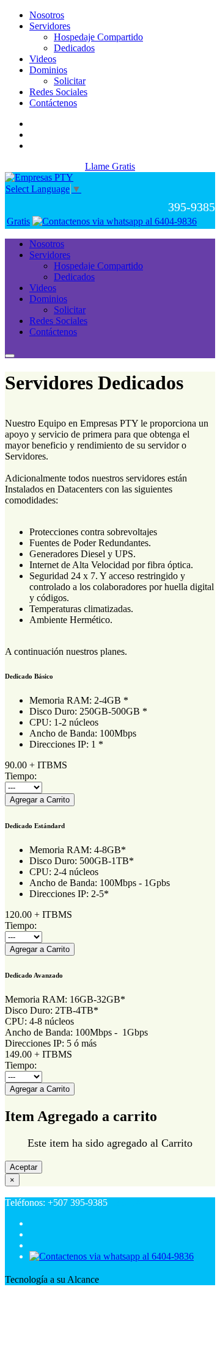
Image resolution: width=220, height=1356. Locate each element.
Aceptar (23, 1167)
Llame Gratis (110, 166)
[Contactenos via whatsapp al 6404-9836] (114, 221)
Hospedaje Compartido (98, 37)
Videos (42, 59)
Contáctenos (53, 103)
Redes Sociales (58, 92)
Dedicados (74, 48)
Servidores (49, 26)
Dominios (48, 70)
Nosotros (46, 15)
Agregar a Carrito (40, 799)
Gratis (18, 221)
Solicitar (70, 81)
